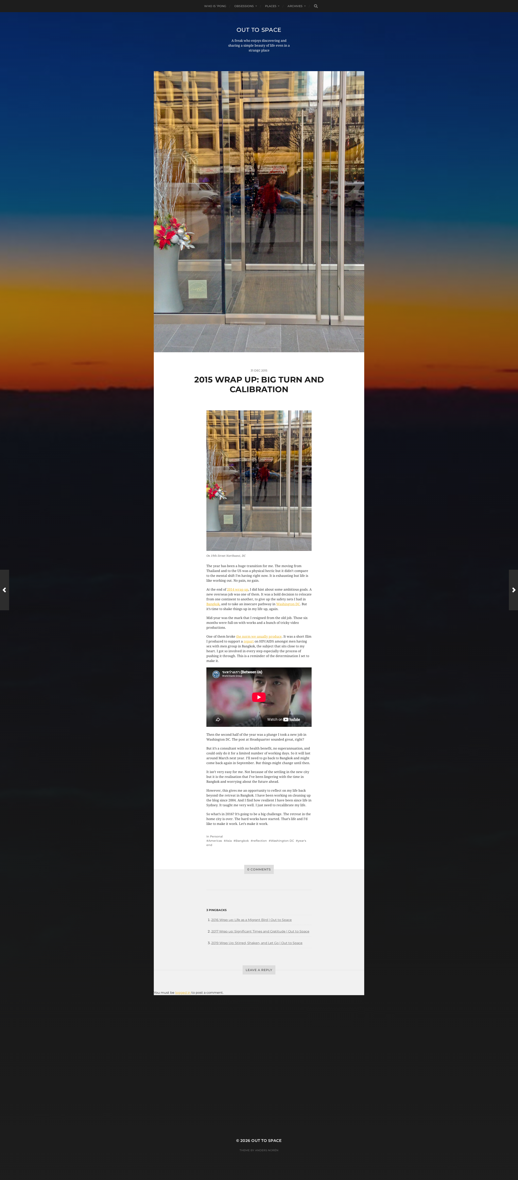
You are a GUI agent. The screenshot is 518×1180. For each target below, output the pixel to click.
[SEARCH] (316, 6)
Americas (215, 841)
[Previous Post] (4, 590)
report (249, 641)
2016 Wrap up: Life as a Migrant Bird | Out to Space (251, 920)
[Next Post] (513, 590)
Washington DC (288, 604)
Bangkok (213, 604)
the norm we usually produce (259, 636)
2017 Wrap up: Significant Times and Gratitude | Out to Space (260, 931)
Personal (216, 836)
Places (271, 6)
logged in (183, 993)
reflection (260, 841)
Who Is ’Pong (215, 6)
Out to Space (259, 29)
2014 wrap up (237, 589)
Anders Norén (266, 1150)
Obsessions (244, 6)
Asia (229, 841)
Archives (295, 6)
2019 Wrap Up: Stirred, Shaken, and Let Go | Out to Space (257, 943)
